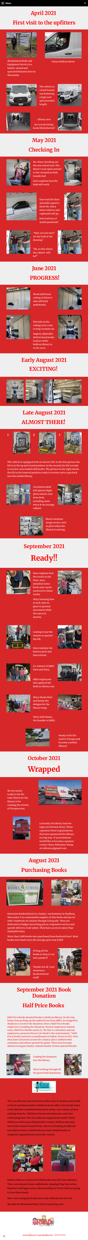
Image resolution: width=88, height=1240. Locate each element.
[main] (43, 18)
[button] (3, 3)
